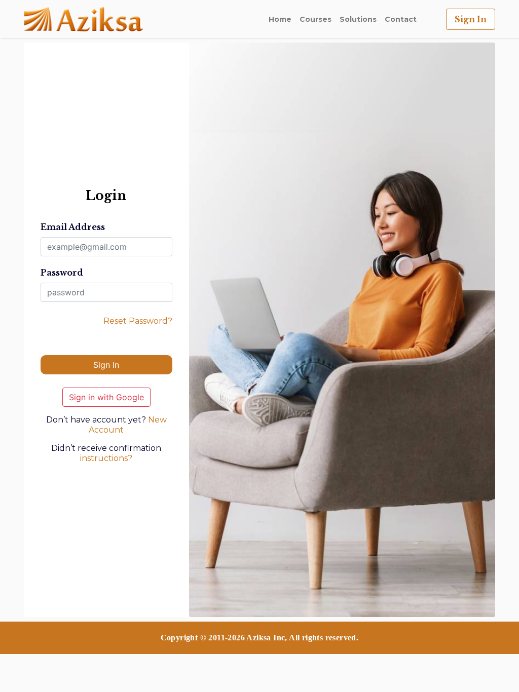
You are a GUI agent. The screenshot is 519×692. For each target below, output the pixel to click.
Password (62, 272)
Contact (401, 19)
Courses (315, 19)
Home (280, 19)
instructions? (106, 458)
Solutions (358, 19)
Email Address (73, 227)
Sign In (471, 19)
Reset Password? (137, 321)
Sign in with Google (106, 397)
